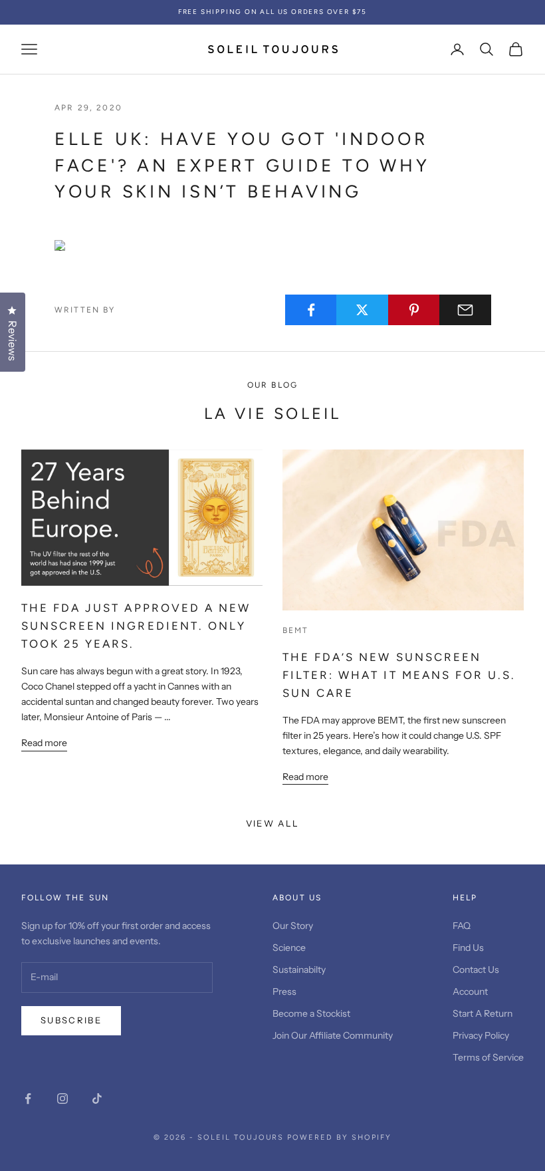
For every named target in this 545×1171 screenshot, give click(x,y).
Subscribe (71, 1020)
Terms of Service (488, 1057)
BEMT (295, 630)
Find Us (468, 948)
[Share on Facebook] (311, 310)
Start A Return (482, 1013)
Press (284, 991)
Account (470, 991)
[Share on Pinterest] (414, 310)
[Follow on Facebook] (28, 1098)
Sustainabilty (299, 970)
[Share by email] (465, 310)
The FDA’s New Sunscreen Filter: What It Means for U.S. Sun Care (399, 675)
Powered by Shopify (339, 1137)
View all (273, 823)
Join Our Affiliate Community (332, 1035)
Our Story (292, 926)
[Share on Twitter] (362, 310)
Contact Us (476, 970)
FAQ (462, 926)
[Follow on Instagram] (62, 1098)
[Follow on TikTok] (97, 1098)
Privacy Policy (481, 1035)
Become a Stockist (311, 1013)
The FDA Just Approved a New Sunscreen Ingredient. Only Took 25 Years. (136, 625)
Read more (44, 743)
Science (289, 948)
